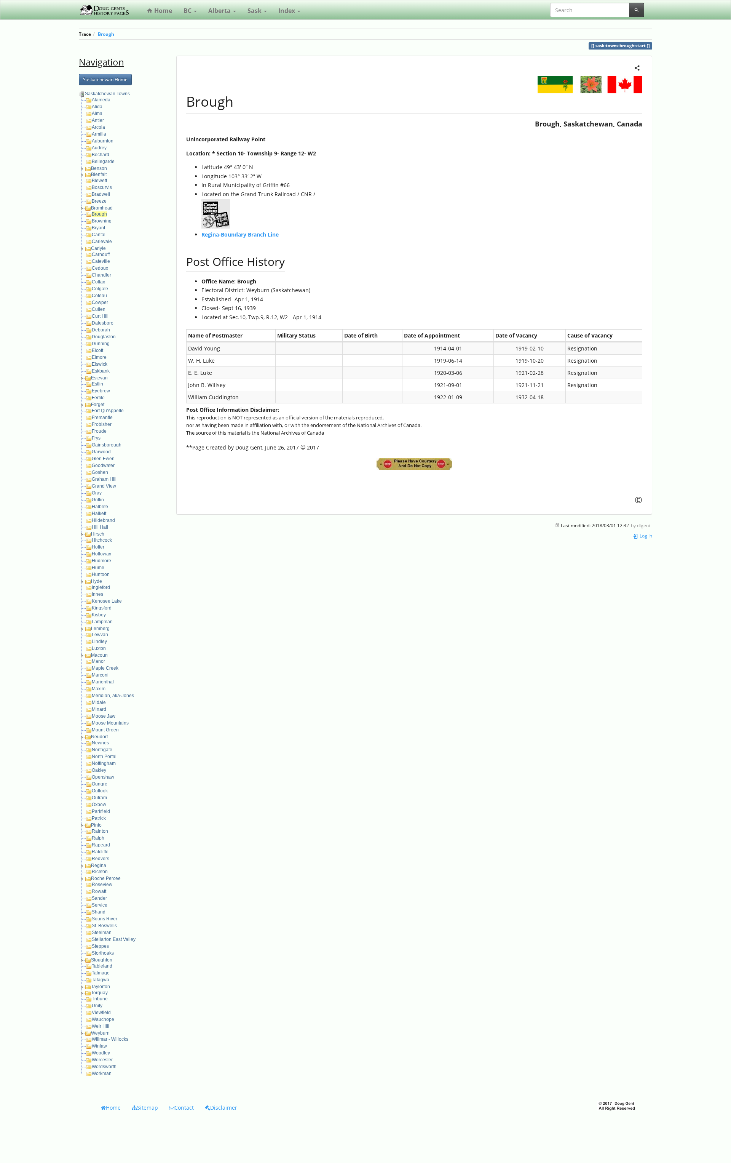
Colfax (98, 282)
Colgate (100, 288)
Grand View (104, 486)
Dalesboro (102, 323)
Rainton (100, 831)
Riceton (100, 871)
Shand (98, 912)
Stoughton (101, 960)
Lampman (102, 621)
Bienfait (99, 174)
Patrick (99, 818)
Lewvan (100, 634)
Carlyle (98, 248)
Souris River (104, 918)
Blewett (99, 180)
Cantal (98, 234)
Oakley (99, 770)
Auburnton (102, 141)
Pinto (96, 825)
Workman (102, 1073)
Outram (99, 797)
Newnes (100, 742)
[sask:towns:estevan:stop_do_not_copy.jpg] (414, 464)
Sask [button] (255, 10)
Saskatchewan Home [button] (105, 79)
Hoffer (98, 547)
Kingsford (102, 608)
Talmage (101, 973)
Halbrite (100, 506)
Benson (99, 168)
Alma (97, 113)
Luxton (99, 648)
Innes (97, 594)
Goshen (100, 472)
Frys (96, 438)
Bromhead (102, 208)
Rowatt (99, 891)
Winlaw (99, 1046)
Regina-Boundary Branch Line (240, 234)
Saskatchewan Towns (107, 93)
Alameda (101, 99)
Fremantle (102, 417)
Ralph (98, 838)
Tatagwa (100, 979)
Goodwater (103, 465)
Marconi (100, 675)
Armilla (99, 134)
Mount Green (105, 730)
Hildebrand (103, 520)
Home (162, 10)
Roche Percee (106, 878)
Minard (99, 709)
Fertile (98, 397)
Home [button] (113, 1107)
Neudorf (99, 736)
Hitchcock (102, 540)
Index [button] (287, 10)
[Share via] (637, 67)
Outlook (100, 790)
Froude (99, 431)
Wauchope (103, 1019)
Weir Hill (100, 1026)
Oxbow (99, 804)
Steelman (102, 932)
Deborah (101, 330)
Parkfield (101, 811)
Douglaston (104, 336)
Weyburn (100, 1033)
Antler (98, 120)
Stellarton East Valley (114, 939)
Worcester (102, 1059)
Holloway (101, 554)
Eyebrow (101, 391)
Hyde (96, 581)
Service (99, 905)
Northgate (102, 749)
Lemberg (100, 628)
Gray (97, 493)
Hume (98, 567)
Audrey (99, 147)
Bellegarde (103, 161)
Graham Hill (104, 479)
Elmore (99, 357)
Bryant (98, 227)
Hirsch (97, 534)
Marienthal (103, 682)
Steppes (100, 946)
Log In (645, 536)
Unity (97, 1005)
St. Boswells (104, 925)
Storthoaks (103, 953)
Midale (99, 702)
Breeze (99, 201)
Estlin (97, 384)
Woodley (101, 1053)
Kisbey (99, 614)
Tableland (102, 966)
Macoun (99, 655)
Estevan (99, 378)
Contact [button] (184, 1107)
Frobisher (102, 424)
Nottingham (104, 763)
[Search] (636, 10)
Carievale (102, 241)
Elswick (99, 364)
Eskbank (101, 371)
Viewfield (101, 1012)
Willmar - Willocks (110, 1039)
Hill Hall (100, 527)
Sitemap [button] (147, 1107)
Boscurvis (102, 187)
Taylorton (100, 986)
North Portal (104, 756)
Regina (98, 865)
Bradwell (101, 194)
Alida (97, 106)
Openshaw (103, 777)
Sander (99, 898)
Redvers (100, 858)
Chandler (101, 275)
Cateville (101, 261)
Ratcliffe (100, 851)
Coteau (99, 295)
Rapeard (101, 845)
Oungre (99, 784)
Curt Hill (100, 316)
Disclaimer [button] (223, 1107)
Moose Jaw (103, 716)
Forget (97, 404)
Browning (102, 221)
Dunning (101, 343)
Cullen (98, 309)
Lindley (99, 641)
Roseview (102, 884)
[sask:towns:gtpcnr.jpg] (215, 213)
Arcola (98, 127)
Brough (106, 34)
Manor (98, 661)
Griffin (98, 499)
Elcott (97, 350)
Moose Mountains (110, 723)
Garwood (101, 451)
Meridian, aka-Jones (113, 695)
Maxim (98, 688)
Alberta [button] (220, 10)
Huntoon (101, 574)
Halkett (99, 513)
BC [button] (188, 10)
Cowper (100, 302)
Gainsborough (106, 445)
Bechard (100, 154)
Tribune (100, 998)
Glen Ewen (103, 458)
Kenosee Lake (107, 601)
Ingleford (101, 587)
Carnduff (101, 254)
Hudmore (101, 560)
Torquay (99, 992)
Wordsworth (104, 1066)
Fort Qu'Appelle (108, 410)
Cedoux (100, 268)
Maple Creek (105, 668)
